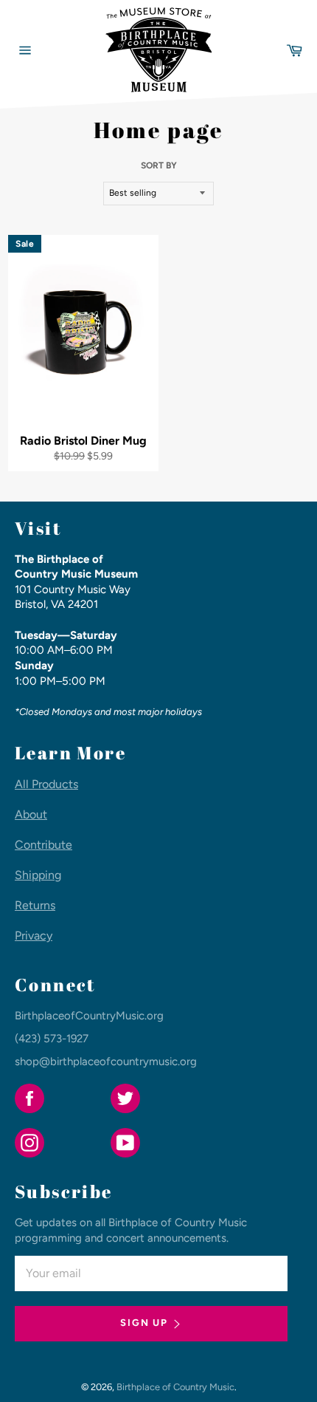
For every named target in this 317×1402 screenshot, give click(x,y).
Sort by (159, 165)
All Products (46, 784)
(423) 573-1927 (51, 1038)
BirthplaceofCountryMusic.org (89, 1015)
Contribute (43, 845)
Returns (35, 905)
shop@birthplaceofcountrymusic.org (106, 1061)
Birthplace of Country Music (175, 1386)
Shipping (38, 875)
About (31, 814)
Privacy (33, 936)
